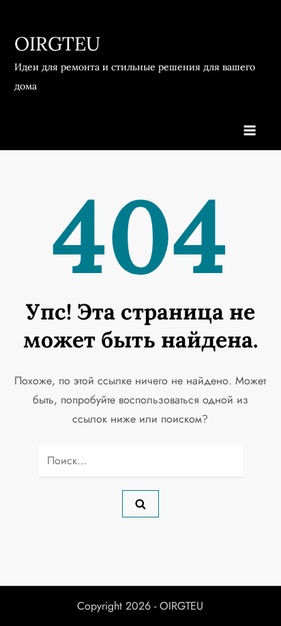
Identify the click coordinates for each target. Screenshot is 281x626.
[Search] (140, 503)
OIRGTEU (57, 43)
